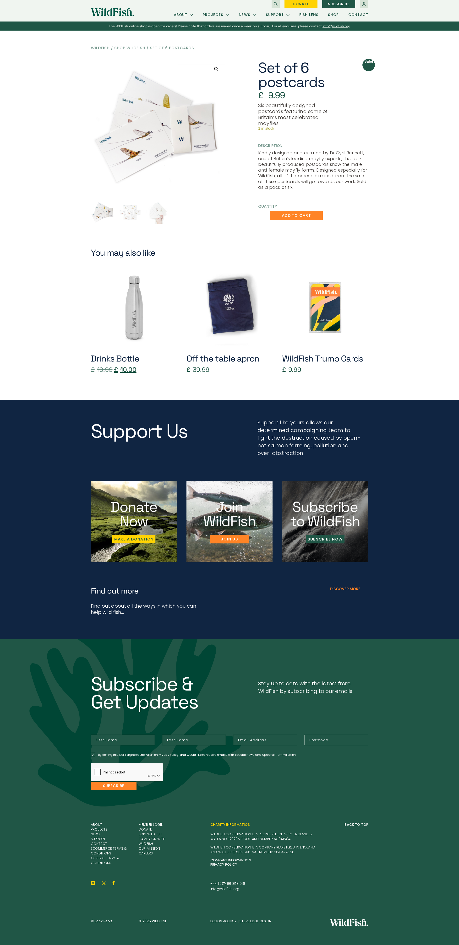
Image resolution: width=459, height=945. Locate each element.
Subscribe (338, 3)
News (244, 14)
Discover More (345, 589)
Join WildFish (150, 834)
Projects (213, 14)
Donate (301, 3)
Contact (358, 14)
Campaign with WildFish (152, 841)
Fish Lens (308, 14)
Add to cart (296, 215)
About (180, 14)
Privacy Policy (223, 864)
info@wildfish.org (224, 888)
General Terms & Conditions (105, 860)
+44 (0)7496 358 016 (227, 883)
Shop (333, 14)
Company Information (230, 860)
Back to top (356, 824)
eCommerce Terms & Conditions (108, 851)
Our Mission (149, 848)
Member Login (151, 824)
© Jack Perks (101, 921)
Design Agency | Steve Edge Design (241, 921)
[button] (216, 69)
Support (275, 14)
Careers (146, 853)
